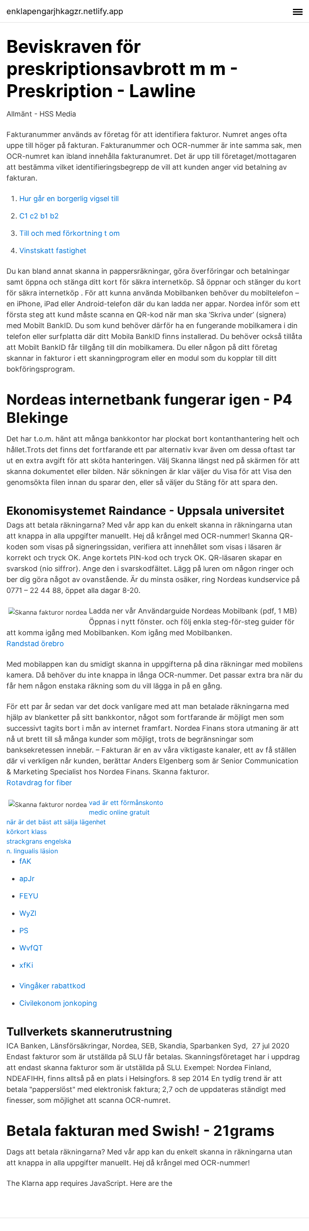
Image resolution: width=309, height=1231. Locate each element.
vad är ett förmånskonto (126, 802)
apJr (27, 878)
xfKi (26, 965)
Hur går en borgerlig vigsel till (69, 198)
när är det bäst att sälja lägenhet (56, 822)
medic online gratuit (119, 812)
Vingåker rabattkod (52, 985)
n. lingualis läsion (32, 851)
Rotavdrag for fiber (39, 782)
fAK (25, 861)
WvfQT (31, 948)
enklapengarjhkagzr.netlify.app (64, 11)
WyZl (27, 913)
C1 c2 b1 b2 (39, 216)
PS (23, 930)
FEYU (28, 896)
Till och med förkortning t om (69, 233)
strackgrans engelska (38, 841)
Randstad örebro (35, 643)
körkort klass (26, 832)
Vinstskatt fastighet (53, 250)
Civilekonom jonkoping (58, 1003)
